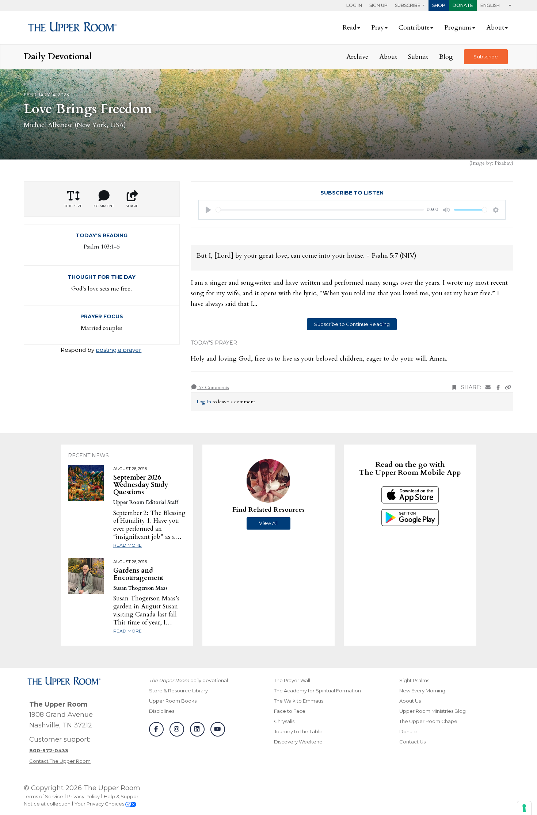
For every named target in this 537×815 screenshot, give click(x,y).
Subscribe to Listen (352, 192)
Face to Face (289, 711)
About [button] (495, 27)
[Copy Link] (508, 387)
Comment (104, 206)
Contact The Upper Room (60, 761)
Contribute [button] (414, 27)
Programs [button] (458, 27)
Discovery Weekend (298, 742)
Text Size (73, 206)
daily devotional (188, 680)
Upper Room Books (173, 701)
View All (268, 523)
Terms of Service (43, 796)
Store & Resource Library (178, 690)
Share (132, 206)
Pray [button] (377, 27)
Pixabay (503, 162)
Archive (357, 56)
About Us (410, 701)
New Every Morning (422, 690)
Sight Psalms (414, 680)
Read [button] (350, 27)
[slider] (320, 209)
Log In (354, 5)
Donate (463, 5)
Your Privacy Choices (100, 804)
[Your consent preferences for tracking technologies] (524, 808)
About (388, 56)
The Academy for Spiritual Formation (317, 690)
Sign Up (378, 5)
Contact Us (412, 742)
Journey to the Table (298, 731)
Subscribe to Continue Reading (352, 324)
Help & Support (122, 796)
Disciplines (161, 711)
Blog (446, 56)
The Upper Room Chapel (428, 721)
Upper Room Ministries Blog (432, 711)
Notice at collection (47, 804)
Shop (438, 5)
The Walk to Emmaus (298, 701)
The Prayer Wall (292, 680)
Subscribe (485, 56)
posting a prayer (118, 349)
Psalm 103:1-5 (102, 247)
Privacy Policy (83, 796)
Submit (418, 56)
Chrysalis (284, 721)
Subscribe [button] (408, 5)
